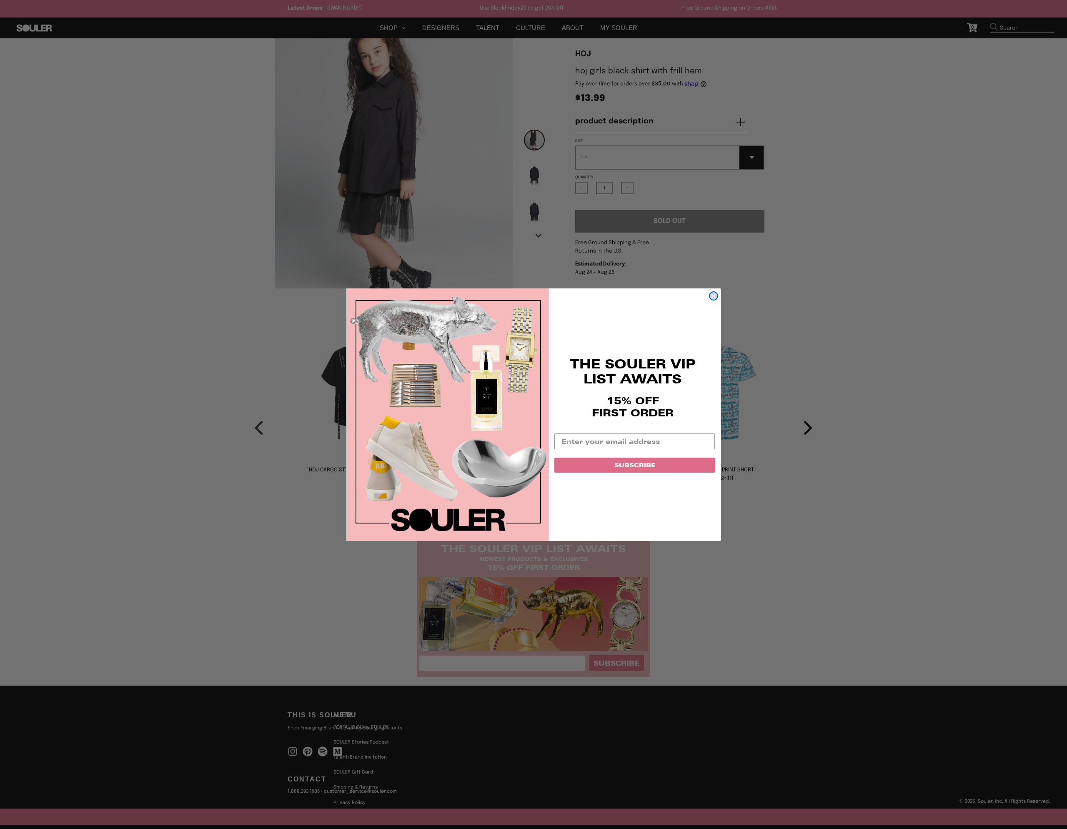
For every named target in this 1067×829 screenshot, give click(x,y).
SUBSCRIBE (634, 465)
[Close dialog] (713, 296)
